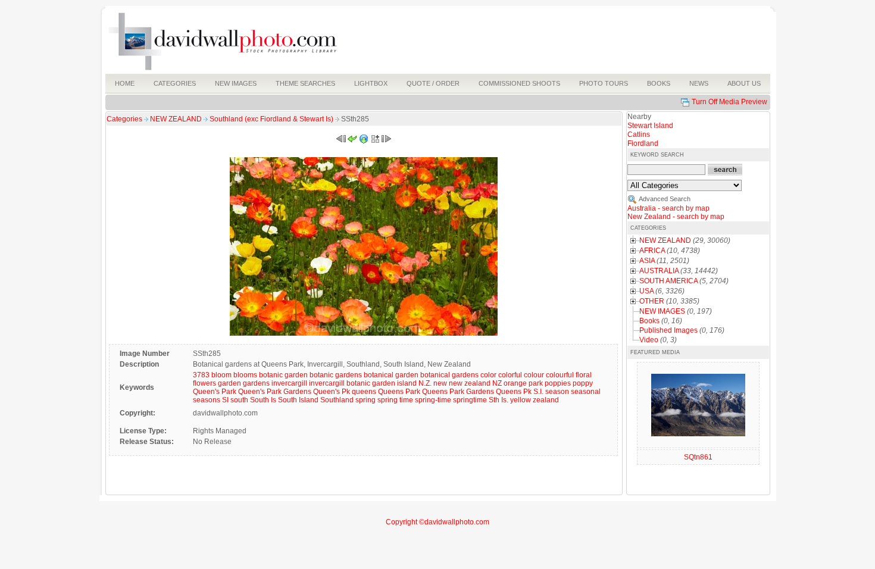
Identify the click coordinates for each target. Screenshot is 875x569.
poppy (583, 383)
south (239, 400)
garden (229, 383)
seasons (206, 400)
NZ (497, 383)
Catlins (638, 134)
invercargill (289, 383)
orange (515, 383)
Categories (124, 119)
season (557, 391)
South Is (263, 400)
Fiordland (642, 143)
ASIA (647, 261)
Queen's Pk (331, 391)
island (407, 383)
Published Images (668, 330)
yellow (520, 400)
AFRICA (652, 250)
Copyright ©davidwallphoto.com (437, 522)
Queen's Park (214, 391)
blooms (245, 375)
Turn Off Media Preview (729, 102)
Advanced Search (664, 198)
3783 (201, 375)
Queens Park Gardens (458, 391)
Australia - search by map (668, 208)
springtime (470, 400)
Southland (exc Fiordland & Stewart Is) (272, 119)
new (440, 383)
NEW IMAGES (662, 311)
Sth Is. (498, 400)
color (488, 375)
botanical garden (391, 375)
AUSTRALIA (659, 271)
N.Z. (425, 383)
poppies (558, 383)
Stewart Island (650, 125)
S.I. (538, 391)
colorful (510, 375)
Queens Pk (514, 391)
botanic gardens (336, 375)
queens (364, 391)
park (536, 383)
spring (365, 400)
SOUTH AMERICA (668, 281)
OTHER (651, 301)
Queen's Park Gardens (274, 391)
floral (584, 375)
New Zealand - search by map (675, 216)
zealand (546, 400)
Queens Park (399, 391)
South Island (298, 400)
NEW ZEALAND (177, 119)
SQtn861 (698, 457)
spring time (395, 400)
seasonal (586, 391)
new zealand (469, 383)
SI (225, 400)
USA (646, 291)
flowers (204, 383)
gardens (256, 383)
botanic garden (283, 375)
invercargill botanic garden (352, 383)
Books (649, 321)
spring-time (433, 400)
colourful (560, 375)
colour (534, 375)
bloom (221, 375)
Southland (337, 400)
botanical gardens (449, 375)
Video (648, 340)
